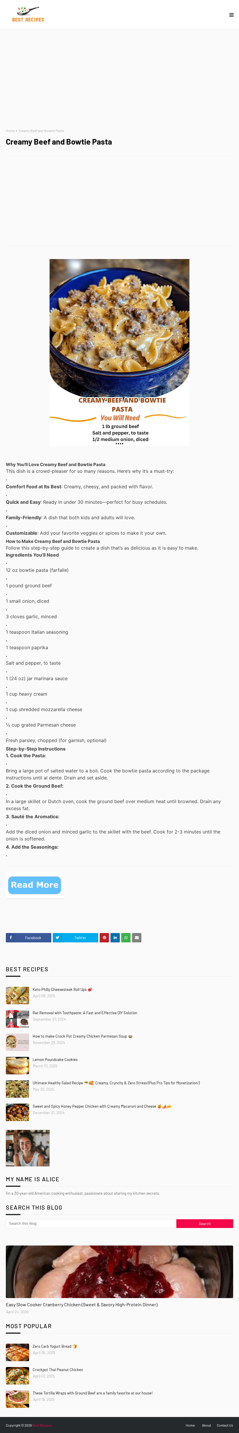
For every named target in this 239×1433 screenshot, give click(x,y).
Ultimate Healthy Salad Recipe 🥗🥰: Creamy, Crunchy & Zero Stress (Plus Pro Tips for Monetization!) (116, 1083)
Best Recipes (42, 1425)
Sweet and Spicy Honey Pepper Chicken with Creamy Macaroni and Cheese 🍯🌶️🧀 (102, 1106)
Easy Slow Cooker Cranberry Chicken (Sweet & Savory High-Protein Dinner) (81, 1304)
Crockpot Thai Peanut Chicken (58, 1369)
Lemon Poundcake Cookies (55, 1059)
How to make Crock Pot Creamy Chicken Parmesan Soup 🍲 (83, 1036)
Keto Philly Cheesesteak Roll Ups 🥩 (62, 989)
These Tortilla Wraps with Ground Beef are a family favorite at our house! (93, 1393)
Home (10, 130)
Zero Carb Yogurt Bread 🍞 (55, 1346)
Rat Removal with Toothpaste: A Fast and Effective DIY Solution (85, 1012)
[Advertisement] (119, 79)
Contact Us (225, 1425)
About (206, 1425)
